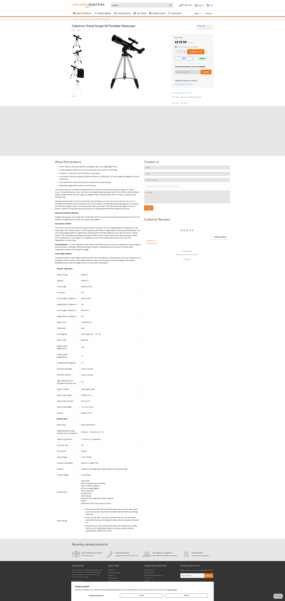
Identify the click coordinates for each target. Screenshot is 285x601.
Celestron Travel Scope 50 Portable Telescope (94, 19)
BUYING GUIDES (158, 13)
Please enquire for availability (187, 47)
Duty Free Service (114, 581)
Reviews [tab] (150, 241)
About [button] (197, 13)
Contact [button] (209, 13)
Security (147, 581)
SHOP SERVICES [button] (123, 13)
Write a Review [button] (220, 237)
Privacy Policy (172, 590)
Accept (141, 595)
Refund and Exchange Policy (153, 575)
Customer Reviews (114, 573)
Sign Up (209, 575)
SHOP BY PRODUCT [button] (84, 13)
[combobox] (142, 5)
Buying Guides (113, 578)
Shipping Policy (149, 573)
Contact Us (111, 570)
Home (75, 19)
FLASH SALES (175, 13)
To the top (187, 259)
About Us (111, 575)
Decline (186, 595)
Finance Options (149, 570)
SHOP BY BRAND (104, 13)
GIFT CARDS (141, 13)
